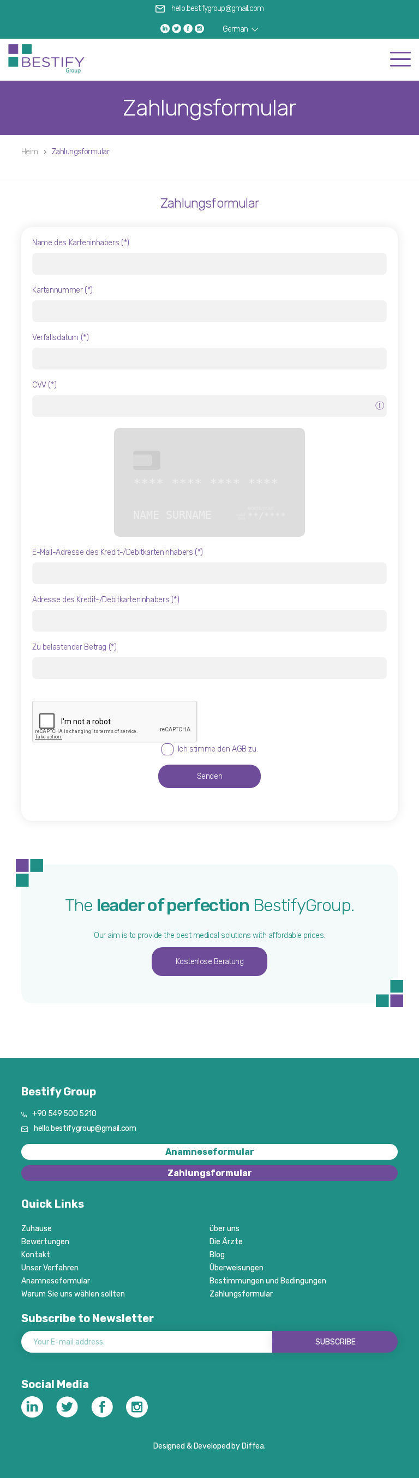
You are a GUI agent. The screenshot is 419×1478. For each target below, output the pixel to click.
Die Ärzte (226, 1241)
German (236, 29)
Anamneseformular (209, 1152)
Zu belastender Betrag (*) (74, 647)
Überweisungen (237, 1268)
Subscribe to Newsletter (87, 1318)
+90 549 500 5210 (64, 1113)
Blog (217, 1254)
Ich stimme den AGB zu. (218, 749)
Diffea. (254, 1446)
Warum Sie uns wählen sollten (73, 1294)
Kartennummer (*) (62, 290)
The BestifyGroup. (209, 905)
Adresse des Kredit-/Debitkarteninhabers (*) (105, 599)
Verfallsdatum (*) (60, 337)
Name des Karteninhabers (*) (80, 242)
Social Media (55, 1384)
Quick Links (52, 1203)
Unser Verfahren (50, 1268)
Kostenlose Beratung (210, 961)
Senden (210, 776)
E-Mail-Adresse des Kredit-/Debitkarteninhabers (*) (117, 552)
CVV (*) (44, 385)
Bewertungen (45, 1241)
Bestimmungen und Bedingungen (268, 1281)
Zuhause (36, 1228)
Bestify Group (58, 1091)
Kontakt (35, 1254)
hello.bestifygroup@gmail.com (217, 8)
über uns (225, 1228)
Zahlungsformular (209, 203)
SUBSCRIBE (335, 1342)
